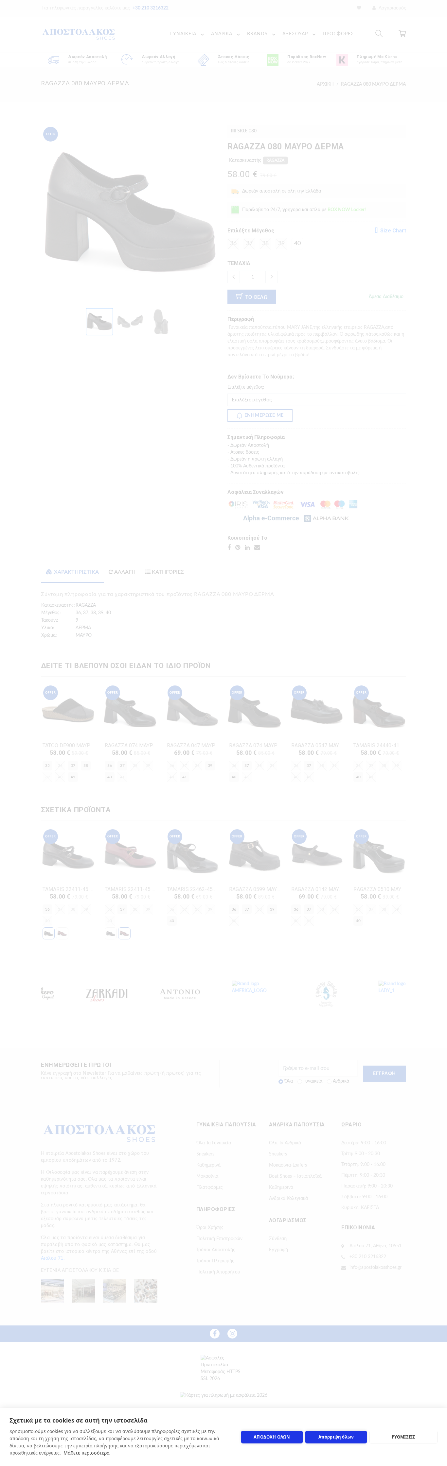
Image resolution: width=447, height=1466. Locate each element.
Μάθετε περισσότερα (86, 1453)
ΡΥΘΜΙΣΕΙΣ (404, 1437)
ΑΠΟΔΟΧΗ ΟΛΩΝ (272, 1437)
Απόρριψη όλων (336, 1437)
